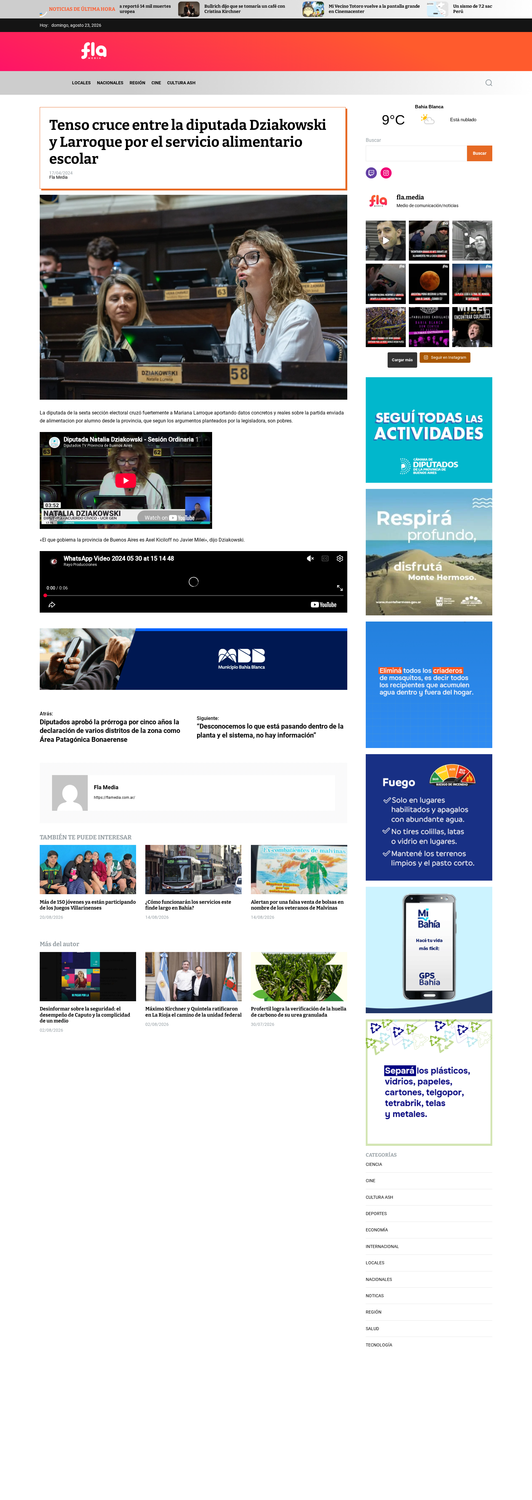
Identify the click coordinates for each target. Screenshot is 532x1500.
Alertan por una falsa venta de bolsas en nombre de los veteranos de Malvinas (297, 904)
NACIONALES (110, 82)
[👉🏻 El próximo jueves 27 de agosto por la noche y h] (429, 284)
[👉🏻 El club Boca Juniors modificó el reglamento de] (386, 327)
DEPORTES (376, 1213)
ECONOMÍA (377, 1229)
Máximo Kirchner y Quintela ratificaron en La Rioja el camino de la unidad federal (193, 1012)
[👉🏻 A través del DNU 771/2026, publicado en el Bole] (386, 284)
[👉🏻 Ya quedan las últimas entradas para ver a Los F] (429, 327)
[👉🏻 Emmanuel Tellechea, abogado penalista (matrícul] (386, 241)
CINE (156, 82)
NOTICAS (375, 1295)
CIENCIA (374, 1164)
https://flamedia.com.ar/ (114, 797)
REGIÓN (137, 82)
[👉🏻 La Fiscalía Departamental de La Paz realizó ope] (429, 241)
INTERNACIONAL (382, 1246)
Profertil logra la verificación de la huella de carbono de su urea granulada (298, 1012)
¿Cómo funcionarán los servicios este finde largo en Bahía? (188, 904)
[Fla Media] (70, 792)
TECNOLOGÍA (379, 1344)
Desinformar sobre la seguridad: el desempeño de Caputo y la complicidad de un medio (85, 1014)
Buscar (373, 140)
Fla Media (58, 177)
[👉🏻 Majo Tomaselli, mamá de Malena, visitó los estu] (472, 241)
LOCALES (81, 82)
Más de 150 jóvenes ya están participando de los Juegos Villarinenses (88, 904)
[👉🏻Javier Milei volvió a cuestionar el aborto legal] (472, 327)
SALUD (372, 1328)
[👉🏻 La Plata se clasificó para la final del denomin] (472, 284)
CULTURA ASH (181, 82)
